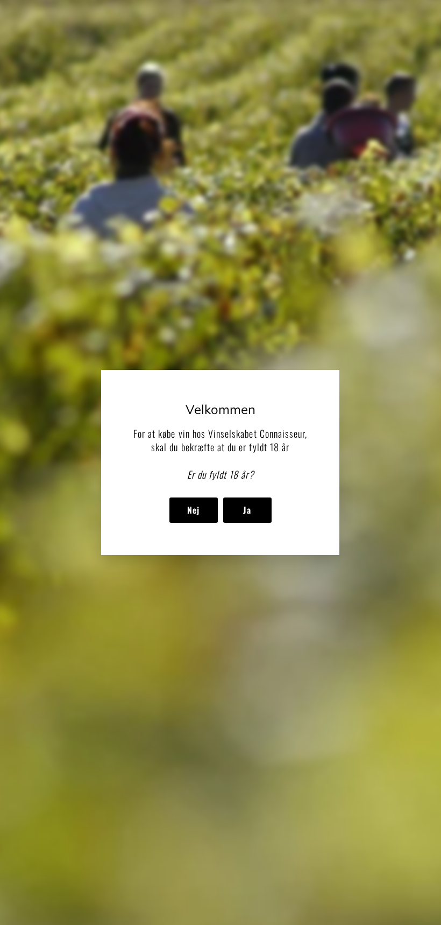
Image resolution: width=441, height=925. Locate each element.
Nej (193, 509)
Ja (247, 509)
